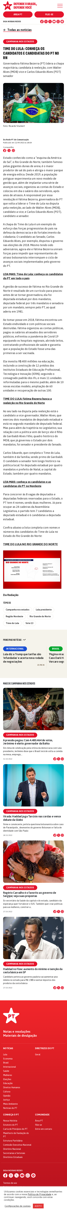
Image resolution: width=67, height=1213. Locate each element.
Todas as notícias (17, 30)
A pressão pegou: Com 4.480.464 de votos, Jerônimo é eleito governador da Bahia (28, 742)
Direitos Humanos (11, 1087)
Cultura (6, 1091)
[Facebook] (42, 21)
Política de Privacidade (39, 1194)
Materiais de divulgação (20, 1035)
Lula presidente (44, 609)
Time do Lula (12, 623)
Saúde (6, 1071)
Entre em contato (43, 1129)
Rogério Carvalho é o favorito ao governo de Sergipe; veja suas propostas (29, 894)
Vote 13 (29, 623)
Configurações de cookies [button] (18, 1206)
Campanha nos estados (17, 609)
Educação (8, 1083)
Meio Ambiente (10, 1104)
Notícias (8, 1048)
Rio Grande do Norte (40, 616)
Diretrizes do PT (44, 1048)
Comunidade (42, 1115)
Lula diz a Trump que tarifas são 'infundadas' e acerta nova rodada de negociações (23, 658)
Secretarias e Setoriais (14, 1153)
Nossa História (10, 1120)
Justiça (6, 1100)
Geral (37, 1054)
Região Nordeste (14, 616)
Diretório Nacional (12, 1149)
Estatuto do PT (10, 1125)
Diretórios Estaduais (13, 1157)
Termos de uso (10, 1183)
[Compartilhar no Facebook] (4, 150)
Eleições (7, 1079)
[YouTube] (54, 21)
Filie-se (49, 14)
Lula (5, 1054)
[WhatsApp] (58, 21)
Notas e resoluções (16, 1031)
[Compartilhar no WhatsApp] (13, 150)
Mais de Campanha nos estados (19, 683)
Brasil (56, 649)
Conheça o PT (11, 1115)
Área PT (18, 14)
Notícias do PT (10, 1108)
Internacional (15, 649)
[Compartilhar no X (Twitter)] (9, 150)
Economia (7, 1058)
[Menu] (60, 6)
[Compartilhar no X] (58, 758)
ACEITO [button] (38, 1206)
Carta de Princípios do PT (15, 1129)
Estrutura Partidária (12, 1140)
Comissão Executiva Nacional (17, 1145)
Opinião (6, 1096)
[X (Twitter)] (50, 21)
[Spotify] (62, 21)
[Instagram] (46, 21)
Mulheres (7, 1075)
